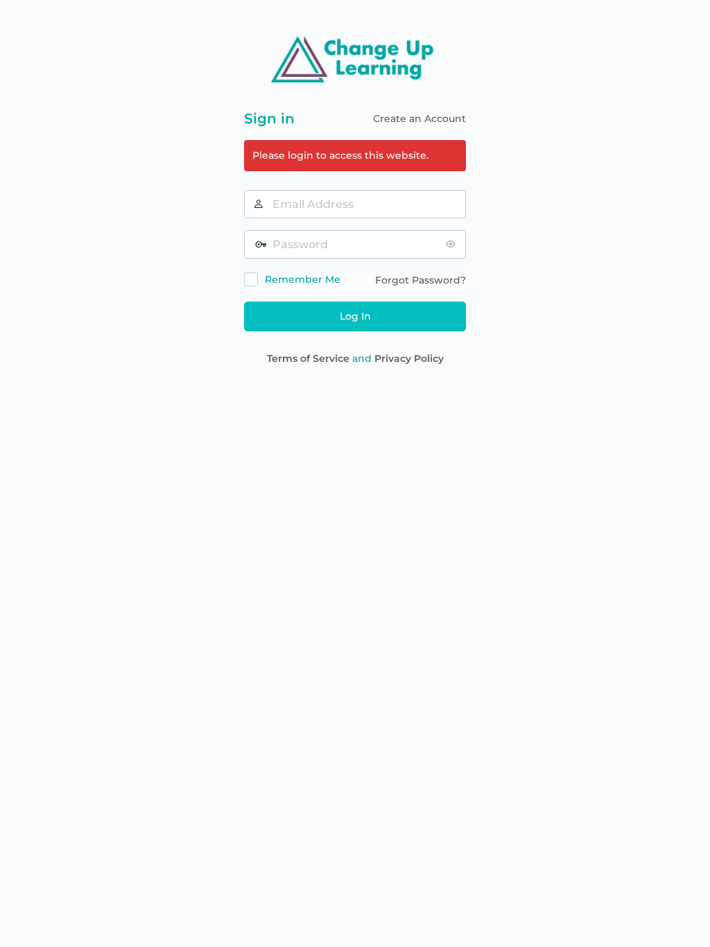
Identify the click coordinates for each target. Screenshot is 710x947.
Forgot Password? (420, 280)
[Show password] (452, 244)
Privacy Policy (409, 358)
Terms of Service (308, 358)
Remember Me (302, 279)
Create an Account (419, 118)
